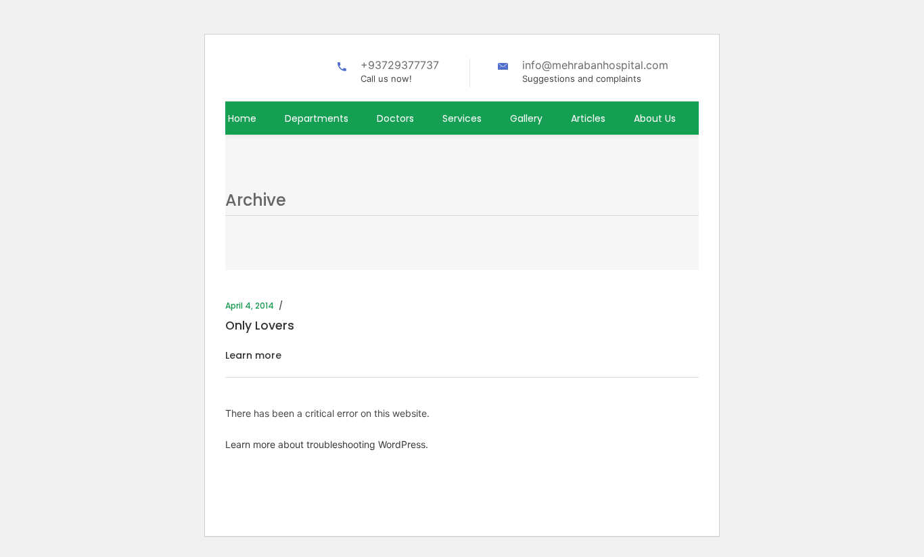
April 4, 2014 (249, 305)
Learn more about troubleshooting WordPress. (326, 444)
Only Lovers (259, 325)
